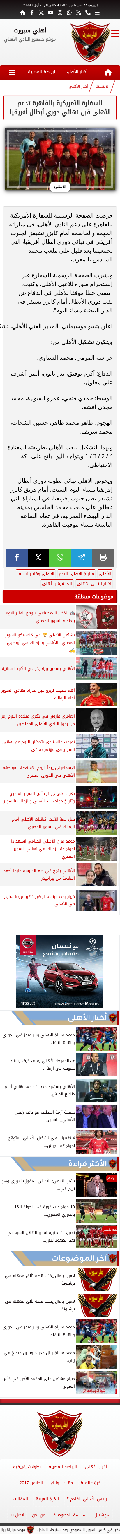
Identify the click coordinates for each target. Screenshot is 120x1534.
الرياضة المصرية (42, 72)
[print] (103, 558)
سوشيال (102, 1515)
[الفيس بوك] (32, 12)
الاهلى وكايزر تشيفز (35, 574)
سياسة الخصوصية (70, 1515)
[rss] (78, 12)
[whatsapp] (60, 558)
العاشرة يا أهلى (57, 584)
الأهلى (105, 574)
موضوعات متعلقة (93, 597)
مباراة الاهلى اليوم (76, 574)
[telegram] (81, 558)
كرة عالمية (90, 1483)
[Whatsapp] (69, 12)
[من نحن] (88, 12)
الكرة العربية (47, 1499)
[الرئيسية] (22, 12)
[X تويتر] (41, 12)
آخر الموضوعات (79, 1258)
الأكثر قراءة (87, 1164)
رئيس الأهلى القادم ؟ (87, 1499)
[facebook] (17, 558)
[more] (97, 12)
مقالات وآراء (62, 1483)
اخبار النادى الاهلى (94, 584)
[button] (7, 972)
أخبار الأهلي (76, 72)
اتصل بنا (17, 1515)
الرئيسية (103, 86)
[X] (38, 558)
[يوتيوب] (50, 12)
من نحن (38, 1515)
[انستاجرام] (60, 12)
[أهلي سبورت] (90, 41)
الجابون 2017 (31, 1483)
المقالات (20, 1499)
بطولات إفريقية (27, 1467)
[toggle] (115, 33)
